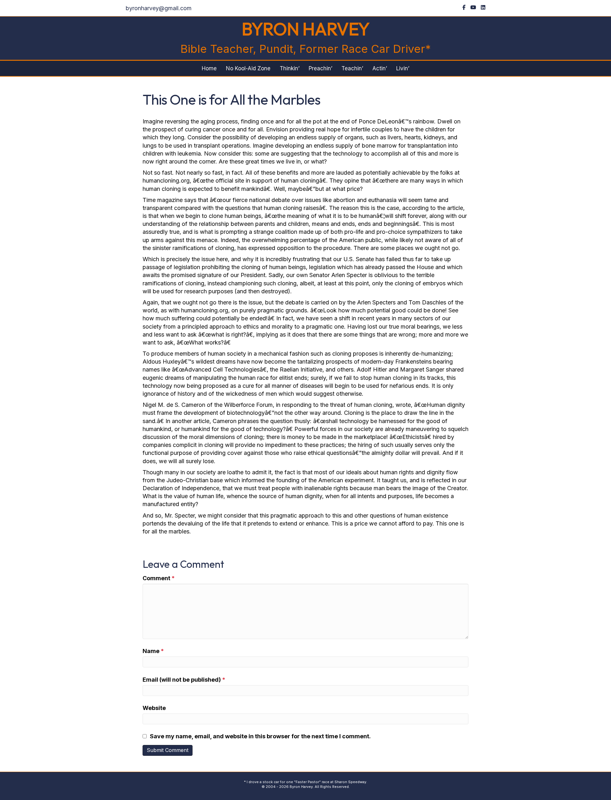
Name (153, 651)
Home (209, 68)
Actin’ (379, 68)
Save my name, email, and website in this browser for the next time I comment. (260, 736)
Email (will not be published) (184, 679)
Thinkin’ (289, 68)
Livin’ (402, 68)
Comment (159, 578)
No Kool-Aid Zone (248, 68)
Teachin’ (352, 68)
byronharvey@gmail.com (159, 8)
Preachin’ (320, 68)
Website (154, 708)
